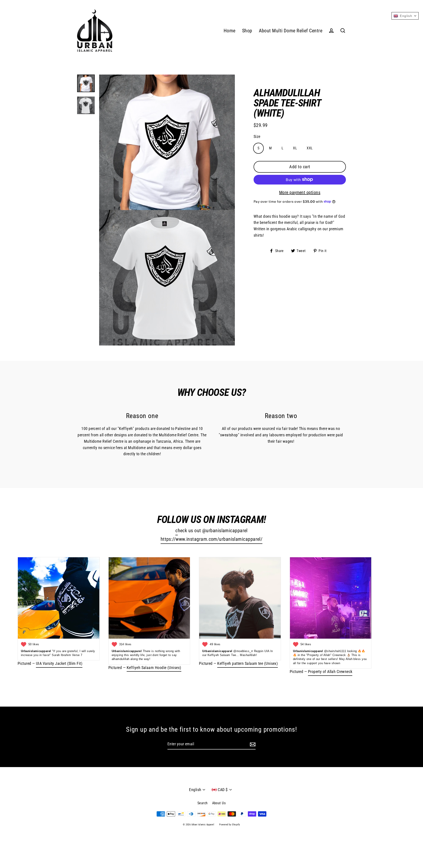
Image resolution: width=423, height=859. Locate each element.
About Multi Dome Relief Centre (291, 30)
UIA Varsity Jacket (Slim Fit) (59, 663)
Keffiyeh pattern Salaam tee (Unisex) (247, 663)
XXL (310, 148)
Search (202, 803)
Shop (247, 30)
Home (230, 30)
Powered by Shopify (229, 824)
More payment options (299, 192)
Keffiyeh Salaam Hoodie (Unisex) (154, 667)
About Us (219, 803)
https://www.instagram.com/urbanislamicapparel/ (212, 539)
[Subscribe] (252, 744)
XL (295, 148)
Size (257, 136)
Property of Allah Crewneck (330, 671)
